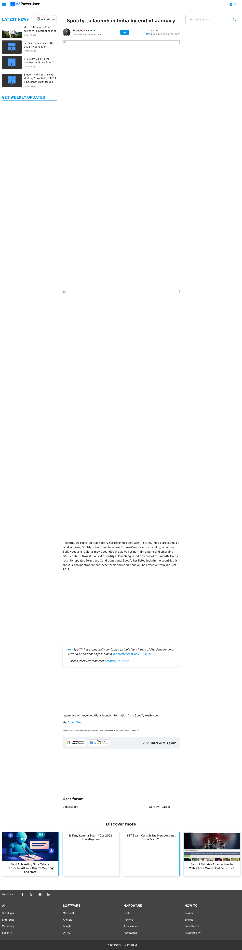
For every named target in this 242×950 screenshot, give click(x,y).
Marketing (8, 926)
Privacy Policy (113, 945)
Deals (127, 913)
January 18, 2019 (117, 661)
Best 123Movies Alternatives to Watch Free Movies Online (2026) (211, 866)
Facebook (22, 894)
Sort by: (154, 807)
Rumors (128, 920)
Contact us (131, 945)
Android (67, 920)
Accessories (131, 926)
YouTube (40, 894)
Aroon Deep (75, 723)
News (125, 32)
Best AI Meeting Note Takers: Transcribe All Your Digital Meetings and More (30, 868)
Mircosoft (68, 913)
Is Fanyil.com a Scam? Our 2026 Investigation (90, 837)
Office (66, 933)
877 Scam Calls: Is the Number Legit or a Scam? (151, 837)
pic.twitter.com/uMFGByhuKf (132, 654)
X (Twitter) (31, 894)
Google (67, 926)
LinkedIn (48, 894)
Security (7, 933)
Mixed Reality (193, 933)
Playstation (130, 933)
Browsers (190, 920)
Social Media (192, 926)
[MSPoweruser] (25, 4)
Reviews (189, 913)
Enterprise (8, 920)
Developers (8, 913)
